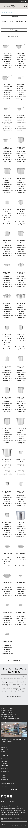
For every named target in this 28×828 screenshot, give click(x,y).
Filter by (14, 30)
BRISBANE (4, 747)
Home (3, 11)
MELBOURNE (4, 749)
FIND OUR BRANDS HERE (14, 696)
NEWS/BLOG (4, 766)
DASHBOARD (4, 780)
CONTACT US (4, 768)
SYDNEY (3, 745)
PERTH (3, 752)
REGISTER (3, 777)
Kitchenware (14, 11)
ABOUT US (4, 761)
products (8, 11)
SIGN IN (3, 775)
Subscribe (14, 789)
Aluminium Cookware (7, 12)
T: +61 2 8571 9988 (6, 711)
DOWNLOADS (4, 763)
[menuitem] (14, 745)
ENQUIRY (23, 1)
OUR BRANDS (4, 759)
